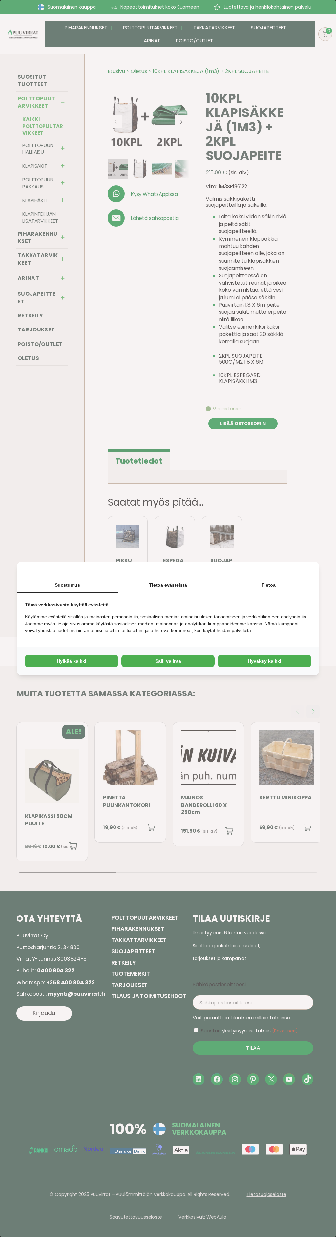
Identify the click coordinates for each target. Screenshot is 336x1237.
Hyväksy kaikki (264, 661)
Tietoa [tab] (268, 585)
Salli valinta (168, 661)
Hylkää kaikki (71, 661)
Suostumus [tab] (67, 585)
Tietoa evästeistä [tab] (168, 585)
